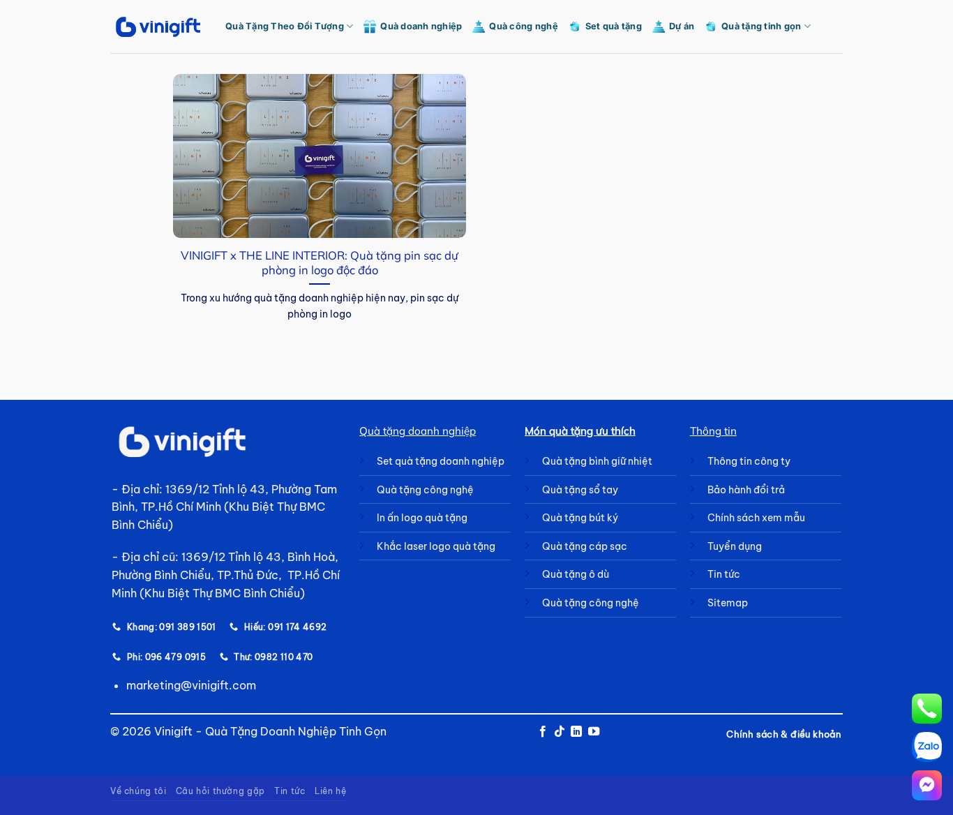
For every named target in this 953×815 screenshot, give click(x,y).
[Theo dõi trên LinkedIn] (576, 732)
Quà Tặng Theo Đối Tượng (284, 26)
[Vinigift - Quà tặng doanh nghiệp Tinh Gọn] (157, 27)
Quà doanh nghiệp (421, 26)
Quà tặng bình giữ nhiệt (597, 461)
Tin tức (289, 791)
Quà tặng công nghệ (425, 490)
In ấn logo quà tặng (422, 517)
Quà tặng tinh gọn (761, 26)
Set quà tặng (613, 26)
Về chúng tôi (138, 791)
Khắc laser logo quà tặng (436, 546)
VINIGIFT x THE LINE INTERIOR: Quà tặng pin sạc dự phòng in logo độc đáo (319, 263)
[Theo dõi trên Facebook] (542, 732)
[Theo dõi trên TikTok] (559, 732)
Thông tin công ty (748, 461)
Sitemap (727, 603)
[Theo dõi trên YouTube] (593, 732)
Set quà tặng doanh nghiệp (440, 461)
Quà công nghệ (523, 26)
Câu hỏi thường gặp (220, 791)
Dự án (681, 26)
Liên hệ (330, 791)
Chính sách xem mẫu (756, 517)
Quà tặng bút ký (580, 517)
